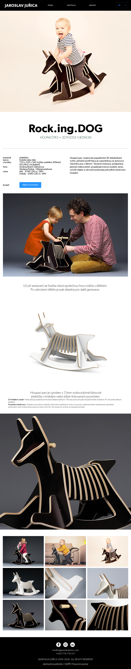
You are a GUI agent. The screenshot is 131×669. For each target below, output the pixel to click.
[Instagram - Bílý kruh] (65, 644)
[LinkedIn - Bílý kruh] (72, 644)
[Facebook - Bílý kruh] (58, 644)
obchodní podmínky (53, 664)
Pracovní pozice (80, 664)
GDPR (67, 664)
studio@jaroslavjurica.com (65, 650)
